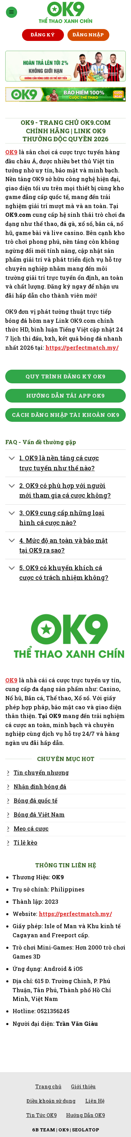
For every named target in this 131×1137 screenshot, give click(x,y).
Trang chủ (48, 1086)
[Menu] (11, 12)
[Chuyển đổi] (12, 459)
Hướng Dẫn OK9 (85, 1115)
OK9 (11, 152)
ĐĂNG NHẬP (88, 34)
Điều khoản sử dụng (51, 1100)
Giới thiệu (83, 1086)
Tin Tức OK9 (41, 1115)
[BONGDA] (65, 12)
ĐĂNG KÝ (43, 34)
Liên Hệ (94, 1100)
